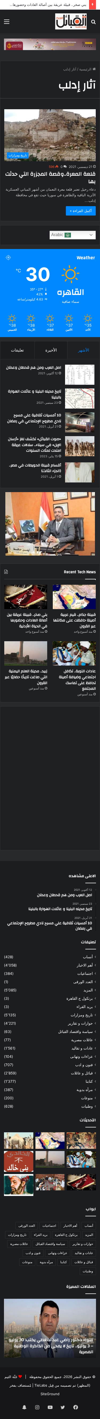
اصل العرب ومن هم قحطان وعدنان (33, 367)
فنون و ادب (84, 1065)
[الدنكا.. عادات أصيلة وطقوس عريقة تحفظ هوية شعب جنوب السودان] (18, 1140)
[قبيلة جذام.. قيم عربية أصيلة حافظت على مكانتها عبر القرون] (74, 597)
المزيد (88, 990)
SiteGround (50, 1394)
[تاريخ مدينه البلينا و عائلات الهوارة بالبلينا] (79, 398)
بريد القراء (85, 1007)
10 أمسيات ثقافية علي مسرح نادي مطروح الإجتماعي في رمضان (34, 418)
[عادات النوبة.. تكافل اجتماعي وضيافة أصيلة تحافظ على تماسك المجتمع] (74, 653)
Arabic (58, 234)
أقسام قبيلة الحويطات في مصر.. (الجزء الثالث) (35, 468)
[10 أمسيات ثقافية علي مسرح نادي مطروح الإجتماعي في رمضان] (79, 422)
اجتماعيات (85, 973)
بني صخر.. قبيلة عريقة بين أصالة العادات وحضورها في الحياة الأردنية (27, 620)
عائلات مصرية (82, 1040)
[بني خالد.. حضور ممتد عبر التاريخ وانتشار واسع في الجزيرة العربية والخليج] (18, 1161)
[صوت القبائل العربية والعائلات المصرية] (71, 21)
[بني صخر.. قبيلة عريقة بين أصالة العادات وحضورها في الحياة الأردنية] (25, 597)
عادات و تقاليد (82, 1048)
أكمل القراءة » (81, 211)
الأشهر (83, 350)
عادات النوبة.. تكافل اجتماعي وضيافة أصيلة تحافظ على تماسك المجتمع (77, 680)
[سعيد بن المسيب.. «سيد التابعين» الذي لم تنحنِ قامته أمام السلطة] (18, 1185)
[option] (50, 1328)
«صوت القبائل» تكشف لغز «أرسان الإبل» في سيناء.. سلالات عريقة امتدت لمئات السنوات (34, 445)
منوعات (87, 1098)
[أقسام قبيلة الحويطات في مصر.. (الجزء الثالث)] (79, 472)
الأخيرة (51, 350)
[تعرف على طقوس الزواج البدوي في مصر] (50, 1182)
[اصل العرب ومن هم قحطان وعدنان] (79, 375)
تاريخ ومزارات (82, 1015)
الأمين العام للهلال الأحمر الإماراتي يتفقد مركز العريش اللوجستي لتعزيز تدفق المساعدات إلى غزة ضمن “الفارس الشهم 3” (50, 1346)
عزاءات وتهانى (81, 1056)
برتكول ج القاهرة (79, 998)
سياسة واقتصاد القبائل (75, 1031)
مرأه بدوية (85, 1090)
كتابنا (89, 1081)
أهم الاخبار (85, 965)
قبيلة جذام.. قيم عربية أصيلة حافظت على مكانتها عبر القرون (74, 620)
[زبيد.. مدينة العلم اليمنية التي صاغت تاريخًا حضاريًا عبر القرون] (25, 653)
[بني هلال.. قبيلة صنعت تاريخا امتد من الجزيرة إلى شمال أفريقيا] (81, 1140)
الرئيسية (86, 69)
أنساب (88, 957)
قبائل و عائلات (82, 1073)
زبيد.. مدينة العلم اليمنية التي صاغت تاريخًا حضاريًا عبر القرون (26, 677)
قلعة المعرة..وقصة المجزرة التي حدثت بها (50, 177)
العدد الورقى (83, 982)
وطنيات (87, 1106)
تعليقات (17, 350)
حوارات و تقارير (80, 1023)
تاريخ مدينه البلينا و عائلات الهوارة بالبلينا (34, 394)
